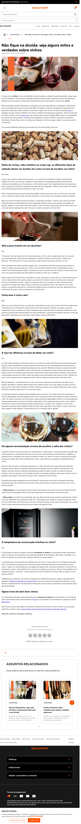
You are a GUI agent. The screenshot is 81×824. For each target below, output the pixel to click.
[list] (4, 8)
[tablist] (39, 725)
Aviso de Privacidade (36, 816)
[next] (72, 702)
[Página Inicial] (40, 748)
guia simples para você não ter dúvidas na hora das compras (43, 609)
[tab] (40, 726)
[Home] (40, 8)
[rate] (30, 635)
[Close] (76, 2)
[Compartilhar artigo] (5, 652)
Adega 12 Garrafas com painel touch (23, 581)
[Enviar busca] (75, 14)
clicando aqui (24, 2)
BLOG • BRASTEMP (5, 26)
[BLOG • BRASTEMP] (4, 34)
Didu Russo (6, 602)
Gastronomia (15, 34)
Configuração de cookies (17, 820)
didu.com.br (24, 115)
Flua (69, 110)
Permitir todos (34, 820)
